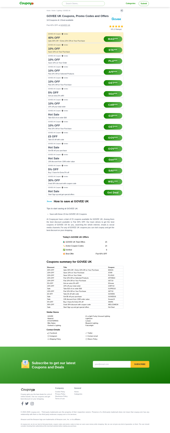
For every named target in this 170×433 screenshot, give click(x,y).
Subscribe (139, 364)
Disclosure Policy (61, 396)
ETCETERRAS (53, 321)
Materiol (50, 318)
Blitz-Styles (52, 323)
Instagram (53, 336)
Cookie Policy (60, 392)
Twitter (90, 333)
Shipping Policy (55, 339)
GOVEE (50, 316)
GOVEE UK (65, 25)
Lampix (88, 321)
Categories (130, 3)
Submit (144, 4)
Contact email (93, 336)
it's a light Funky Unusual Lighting (97, 316)
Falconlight (89, 325)
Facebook (53, 333)
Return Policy (92, 339)
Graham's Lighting (54, 325)
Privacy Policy (60, 394)
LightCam (89, 318)
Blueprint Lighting (91, 323)
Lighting (59, 10)
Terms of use (60, 399)
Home (48, 10)
